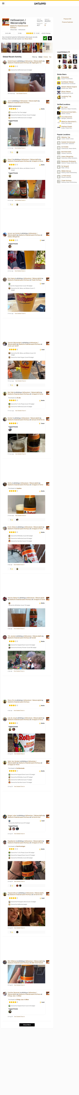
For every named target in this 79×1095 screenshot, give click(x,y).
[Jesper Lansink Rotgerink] (17, 385)
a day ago (10, 564)
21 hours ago (11, 410)
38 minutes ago (11, 93)
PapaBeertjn (12, 841)
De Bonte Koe (35, 817)
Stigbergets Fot (36, 63)
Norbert (10, 418)
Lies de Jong (12, 718)
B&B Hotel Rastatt (37, 963)
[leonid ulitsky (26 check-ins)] (69, 66)
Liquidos (19, 488)
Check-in (45, 38)
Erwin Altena (12, 527)
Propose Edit (67, 19)
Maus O (10, 159)
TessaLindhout (12, 893)
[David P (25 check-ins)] (75, 66)
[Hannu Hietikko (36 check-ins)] (59, 61)
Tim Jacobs (11, 636)
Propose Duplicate (67, 22)
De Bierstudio (20, 768)
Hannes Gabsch (13, 598)
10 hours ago (11, 381)
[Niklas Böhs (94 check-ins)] (59, 56)
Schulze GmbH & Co (38, 420)
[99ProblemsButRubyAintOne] (17, 569)
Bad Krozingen (20, 846)
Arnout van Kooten (14, 233)
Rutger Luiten (12, 815)
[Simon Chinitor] (20, 886)
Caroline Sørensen (14, 992)
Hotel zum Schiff (13, 346)
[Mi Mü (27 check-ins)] (59, 66)
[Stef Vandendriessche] (17, 886)
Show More (28, 39)
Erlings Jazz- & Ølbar (14, 996)
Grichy (10, 483)
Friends (46, 57)
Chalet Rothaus (36, 280)
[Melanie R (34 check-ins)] (64, 61)
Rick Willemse (12, 961)
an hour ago (10, 148)
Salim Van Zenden (13, 761)
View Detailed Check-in (21, 93)
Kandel (33, 638)
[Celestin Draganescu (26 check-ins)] (64, 66)
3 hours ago (10, 313)
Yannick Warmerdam (14, 342)
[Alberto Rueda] (17, 520)
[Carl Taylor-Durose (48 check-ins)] (69, 56)
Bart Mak (11, 392)
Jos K (9, 101)
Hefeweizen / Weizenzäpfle (34, 61)
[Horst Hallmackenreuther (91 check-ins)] (64, 56)
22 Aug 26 (10, 833)
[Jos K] (17, 204)
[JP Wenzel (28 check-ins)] (75, 61)
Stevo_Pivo (11, 700)
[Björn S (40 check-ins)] (75, 56)
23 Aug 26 (10, 753)
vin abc (18, 397)
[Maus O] (17, 152)
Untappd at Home (37, 161)
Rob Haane (11, 278)
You (50, 57)
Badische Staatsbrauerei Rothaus (19, 26)
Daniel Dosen (12, 61)
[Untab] (17, 932)
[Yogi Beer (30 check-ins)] (69, 61)
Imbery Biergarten (14, 236)
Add (50, 38)
